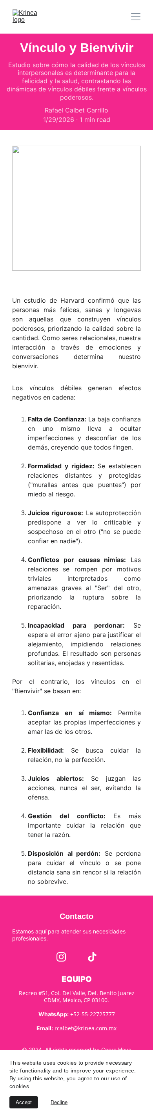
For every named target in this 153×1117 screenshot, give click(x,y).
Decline (59, 1102)
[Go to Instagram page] (61, 957)
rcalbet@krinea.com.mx (86, 1028)
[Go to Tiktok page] (92, 957)
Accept (24, 1102)
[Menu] (135, 16)
